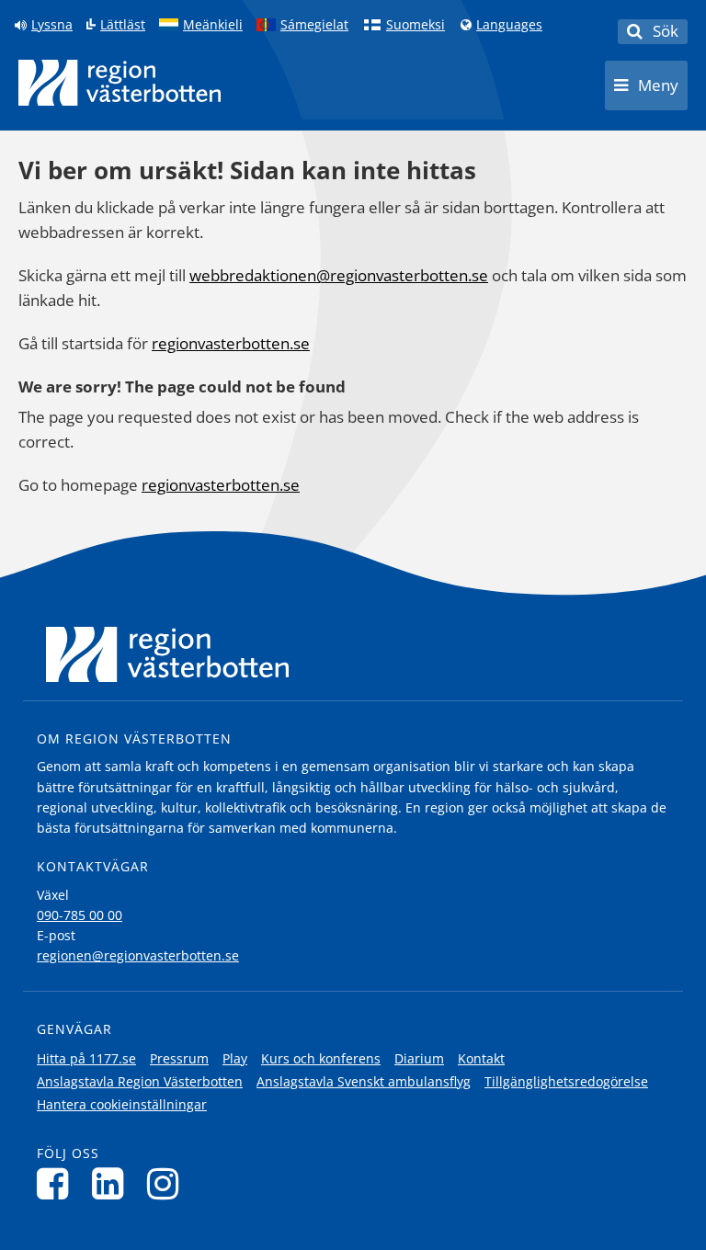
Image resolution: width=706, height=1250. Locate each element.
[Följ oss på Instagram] (167, 1183)
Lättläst (122, 24)
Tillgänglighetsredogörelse (566, 1081)
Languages (509, 24)
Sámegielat (314, 24)
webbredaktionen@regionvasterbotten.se (338, 275)
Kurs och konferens (321, 1058)
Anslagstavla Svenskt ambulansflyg (363, 1081)
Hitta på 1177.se (86, 1058)
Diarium (419, 1058)
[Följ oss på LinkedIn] (112, 1183)
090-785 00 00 (79, 915)
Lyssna (52, 24)
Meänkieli (213, 24)
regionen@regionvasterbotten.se (138, 955)
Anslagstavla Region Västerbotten (140, 1081)
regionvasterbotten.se (231, 343)
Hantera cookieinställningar (122, 1104)
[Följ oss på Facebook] (57, 1183)
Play (234, 1058)
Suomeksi (415, 24)
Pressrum (179, 1058)
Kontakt (481, 1058)
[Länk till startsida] (119, 83)
